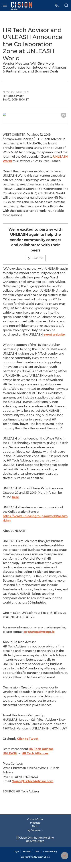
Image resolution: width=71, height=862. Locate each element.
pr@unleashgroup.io (39, 632)
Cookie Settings (50, 851)
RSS (37, 851)
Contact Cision (35, 819)
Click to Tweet (27, 738)
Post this (37, 258)
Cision (40, 857)
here (15, 497)
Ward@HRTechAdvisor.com (32, 781)
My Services (33, 830)
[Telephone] (57, 5)
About (35, 826)
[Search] (66, 5)
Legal (16, 851)
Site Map (27, 851)
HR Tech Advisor (41, 749)
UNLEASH (10, 753)
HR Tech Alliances (35, 753)
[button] (35, 114)
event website (54, 334)
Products (35, 822)
